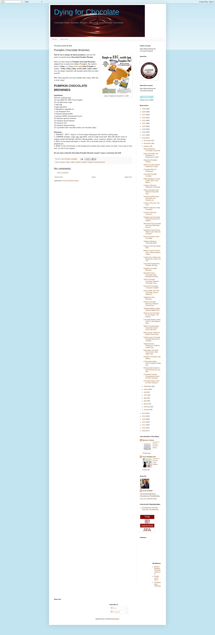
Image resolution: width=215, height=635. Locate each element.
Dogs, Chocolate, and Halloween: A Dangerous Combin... (152, 155)
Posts (114, 608)
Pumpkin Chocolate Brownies (96, 162)
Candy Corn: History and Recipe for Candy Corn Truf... (152, 259)
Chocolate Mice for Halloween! (150, 170)
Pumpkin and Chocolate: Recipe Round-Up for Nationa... (152, 219)
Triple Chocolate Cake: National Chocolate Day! (151, 192)
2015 (144, 413)
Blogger (116, 619)
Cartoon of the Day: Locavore (150, 213)
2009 (144, 431)
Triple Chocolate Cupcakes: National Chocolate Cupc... (151, 281)
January (147, 409)
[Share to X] (90, 159)
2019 (144, 129)
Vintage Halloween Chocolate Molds (150, 242)
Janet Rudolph (147, 491)
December (147, 140)
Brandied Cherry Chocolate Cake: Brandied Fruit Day (151, 275)
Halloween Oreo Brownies (149, 298)
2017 (144, 135)
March (146, 404)
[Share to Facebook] (93, 159)
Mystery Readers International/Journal (157, 570)
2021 (144, 123)
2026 (144, 109)
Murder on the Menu (156, 578)
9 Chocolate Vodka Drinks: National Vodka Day (152, 363)
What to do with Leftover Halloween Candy (152, 165)
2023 (144, 118)
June (146, 395)
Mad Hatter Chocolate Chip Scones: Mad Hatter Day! (151, 352)
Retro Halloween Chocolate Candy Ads (152, 150)
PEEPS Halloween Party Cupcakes (152, 208)
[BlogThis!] (88, 159)
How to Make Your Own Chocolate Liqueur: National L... (151, 292)
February (147, 407)
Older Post (128, 177)
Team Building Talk (149, 457)
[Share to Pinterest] (95, 159)
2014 (144, 416)
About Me (64, 39)
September (148, 386)
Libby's (68, 162)
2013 (144, 419)
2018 (144, 132)
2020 (144, 126)
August (146, 389)
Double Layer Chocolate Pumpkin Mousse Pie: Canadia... (152, 339)
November (147, 143)
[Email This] (85, 159)
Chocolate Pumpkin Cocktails (150, 175)
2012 (144, 422)
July (145, 392)
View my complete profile (148, 499)
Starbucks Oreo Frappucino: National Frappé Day (152, 345)
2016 (144, 138)
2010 (144, 428)
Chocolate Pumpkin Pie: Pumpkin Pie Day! (152, 264)
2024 (144, 115)
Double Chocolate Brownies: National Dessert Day (151, 303)
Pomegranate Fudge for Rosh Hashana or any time (152, 369)
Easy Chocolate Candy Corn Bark (151, 237)
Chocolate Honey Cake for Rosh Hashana (151, 381)
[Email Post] (81, 159)
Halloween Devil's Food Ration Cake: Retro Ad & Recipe (152, 232)
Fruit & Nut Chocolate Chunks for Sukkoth (151, 287)
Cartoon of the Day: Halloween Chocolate (152, 186)
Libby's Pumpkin (80, 64)
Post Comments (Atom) (71, 181)
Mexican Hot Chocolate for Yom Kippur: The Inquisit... (151, 315)
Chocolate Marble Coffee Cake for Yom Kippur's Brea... (152, 321)
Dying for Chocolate (86, 12)
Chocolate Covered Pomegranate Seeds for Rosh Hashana (151, 376)
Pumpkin (84, 162)
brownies (62, 162)
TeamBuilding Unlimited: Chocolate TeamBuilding (150, 508)
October (147, 146)
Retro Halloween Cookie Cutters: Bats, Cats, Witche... (152, 180)
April (145, 401)
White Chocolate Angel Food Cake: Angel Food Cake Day (151, 328)
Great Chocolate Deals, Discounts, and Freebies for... (151, 198)
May (145, 398)
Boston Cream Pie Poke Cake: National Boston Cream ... (152, 252)
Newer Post (58, 177)
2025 (144, 112)
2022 (144, 120)
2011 (144, 425)
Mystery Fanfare (148, 440)
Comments (116, 612)
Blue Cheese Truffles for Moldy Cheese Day (152, 333)
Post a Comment (62, 173)
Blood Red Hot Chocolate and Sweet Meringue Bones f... (152, 225)
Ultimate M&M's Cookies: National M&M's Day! (152, 309)
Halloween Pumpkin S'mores (150, 161)
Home (54, 39)
